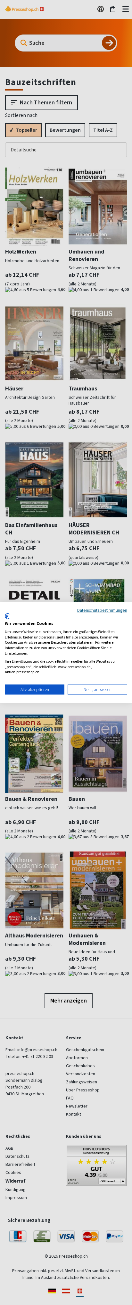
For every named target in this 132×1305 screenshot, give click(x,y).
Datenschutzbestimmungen (102, 610)
